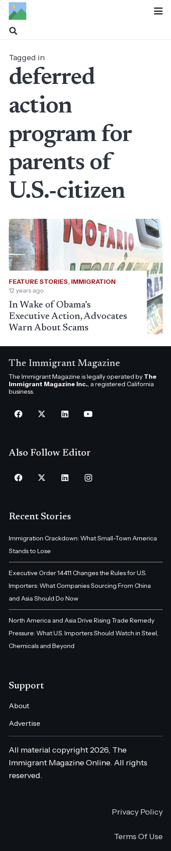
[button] (158, 11)
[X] (42, 414)
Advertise (24, 723)
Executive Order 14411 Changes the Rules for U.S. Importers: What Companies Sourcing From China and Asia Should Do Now (80, 585)
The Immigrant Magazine (64, 364)
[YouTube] (88, 414)
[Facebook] (18, 414)
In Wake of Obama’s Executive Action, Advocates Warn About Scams (68, 317)
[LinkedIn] (65, 414)
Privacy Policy (137, 812)
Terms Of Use (138, 836)
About (19, 705)
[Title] (17, 11)
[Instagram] (88, 478)
